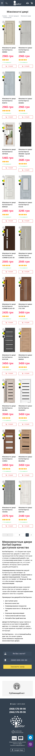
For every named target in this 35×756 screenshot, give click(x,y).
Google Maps (18, 750)
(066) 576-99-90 (17, 712)
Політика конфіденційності (17, 745)
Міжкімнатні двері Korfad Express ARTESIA (9, 151)
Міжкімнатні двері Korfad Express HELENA (9, 408)
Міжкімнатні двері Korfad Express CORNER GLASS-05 (9, 255)
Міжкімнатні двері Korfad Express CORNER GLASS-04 (25, 255)
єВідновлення (13, 742)
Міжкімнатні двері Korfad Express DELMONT (25, 408)
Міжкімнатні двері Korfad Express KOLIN (25, 205)
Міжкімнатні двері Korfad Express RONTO (9, 101)
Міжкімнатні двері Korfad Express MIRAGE (9, 205)
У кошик (10, 66)
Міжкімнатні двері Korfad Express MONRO (25, 101)
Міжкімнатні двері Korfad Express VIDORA (9, 510)
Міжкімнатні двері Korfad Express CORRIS (9, 459)
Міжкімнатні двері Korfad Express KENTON (25, 510)
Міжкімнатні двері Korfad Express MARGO (25, 357)
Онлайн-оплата (21, 742)
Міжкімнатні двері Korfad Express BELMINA (25, 459)
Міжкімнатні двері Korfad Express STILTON (25, 306)
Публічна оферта (17, 743)
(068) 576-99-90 (17, 708)
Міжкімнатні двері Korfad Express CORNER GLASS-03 (9, 306)
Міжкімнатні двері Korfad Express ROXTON (9, 357)
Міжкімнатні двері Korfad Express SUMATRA (25, 50)
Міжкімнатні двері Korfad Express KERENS (9, 50)
